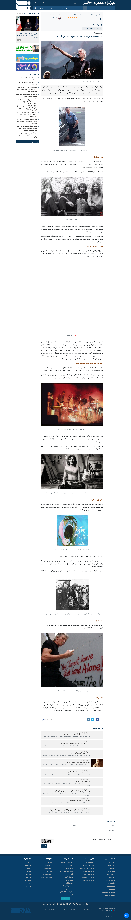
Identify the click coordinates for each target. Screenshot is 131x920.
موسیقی (92, 28)
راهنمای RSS (111, 874)
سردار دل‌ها (69, 868)
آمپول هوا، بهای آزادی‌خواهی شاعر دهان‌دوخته (78, 762)
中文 (29, 862)
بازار (42, 8)
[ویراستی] (60, 904)
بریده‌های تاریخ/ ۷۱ (85, 732)
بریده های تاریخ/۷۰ (85, 742)
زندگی (39, 8)
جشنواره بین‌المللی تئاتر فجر (66, 893)
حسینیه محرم (69, 889)
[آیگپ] (70, 904)
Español (28, 877)
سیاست (105, 8)
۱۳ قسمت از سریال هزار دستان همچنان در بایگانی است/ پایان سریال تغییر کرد (69, 810)
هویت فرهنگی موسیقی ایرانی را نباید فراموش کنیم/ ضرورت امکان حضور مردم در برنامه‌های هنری (27, 128)
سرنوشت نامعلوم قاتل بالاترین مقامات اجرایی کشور (77, 734)
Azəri (29, 871)
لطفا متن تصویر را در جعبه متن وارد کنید (103, 840)
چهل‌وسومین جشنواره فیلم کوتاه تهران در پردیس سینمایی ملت (26, 95)
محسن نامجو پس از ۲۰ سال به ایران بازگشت (27, 79)
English (28, 865)
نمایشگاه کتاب (69, 877)
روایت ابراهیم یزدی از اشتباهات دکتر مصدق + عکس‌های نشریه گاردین (72, 791)
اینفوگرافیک (69, 883)
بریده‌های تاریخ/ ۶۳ (85, 808)
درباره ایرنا (112, 862)
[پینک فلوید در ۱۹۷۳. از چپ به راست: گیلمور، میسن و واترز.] (72, 405)
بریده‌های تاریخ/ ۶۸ (85, 761)
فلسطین (68, 8)
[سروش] (64, 904)
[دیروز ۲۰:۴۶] (27, 23)
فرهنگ (85, 8)
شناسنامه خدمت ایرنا (109, 880)
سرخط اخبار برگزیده (88, 865)
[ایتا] (67, 904)
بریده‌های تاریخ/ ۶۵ (85, 789)
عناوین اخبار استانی (88, 871)
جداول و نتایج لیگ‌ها (67, 886)
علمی (72, 8)
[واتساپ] (44, 904)
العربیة (29, 868)
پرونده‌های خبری (89, 862)
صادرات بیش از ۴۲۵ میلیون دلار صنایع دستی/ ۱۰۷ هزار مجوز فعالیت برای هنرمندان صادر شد (27, 108)
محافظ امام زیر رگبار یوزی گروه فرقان (80, 753)
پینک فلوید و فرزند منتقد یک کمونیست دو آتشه (80, 37)
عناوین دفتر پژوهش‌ (88, 877)
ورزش (96, 8)
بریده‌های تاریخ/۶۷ (85, 770)
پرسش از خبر (69, 880)
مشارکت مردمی (110, 886)
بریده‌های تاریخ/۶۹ (85, 751)
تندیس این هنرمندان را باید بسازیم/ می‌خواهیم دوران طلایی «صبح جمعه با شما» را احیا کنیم (26, 89)
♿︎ (126, 915)
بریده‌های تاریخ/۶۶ (85, 780)
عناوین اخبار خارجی (88, 874)
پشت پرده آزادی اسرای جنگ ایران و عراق (79, 800)
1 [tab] (24, 13)
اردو (30, 883)
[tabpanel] (27, 29)
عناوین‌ (110, 8)
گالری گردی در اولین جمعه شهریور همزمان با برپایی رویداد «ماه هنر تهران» (28, 135)
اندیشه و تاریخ (53, 15)
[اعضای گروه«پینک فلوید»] (72, 197)
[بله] (73, 904)
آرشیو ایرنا (112, 868)
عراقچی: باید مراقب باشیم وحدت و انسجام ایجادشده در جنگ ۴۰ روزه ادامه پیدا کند (27, 36)
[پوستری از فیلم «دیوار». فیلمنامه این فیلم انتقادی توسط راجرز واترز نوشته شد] (72, 531)
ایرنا (98, 3)
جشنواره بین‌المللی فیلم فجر (66, 873)
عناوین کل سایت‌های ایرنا (86, 868)
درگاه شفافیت (111, 883)
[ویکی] (47, 904)
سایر (35, 8)
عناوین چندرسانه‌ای (88, 880)
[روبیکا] (80, 904)
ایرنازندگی (49, 862)
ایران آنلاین (49, 871)
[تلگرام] (86, 904)
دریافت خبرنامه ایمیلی (108, 892)
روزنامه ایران (48, 865)
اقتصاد (100, 8)
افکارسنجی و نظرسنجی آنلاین (66, 864)
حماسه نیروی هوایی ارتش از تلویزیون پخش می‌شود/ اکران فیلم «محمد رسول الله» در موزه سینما (27, 101)
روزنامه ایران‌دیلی (47, 874)
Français (28, 886)
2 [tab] (22, 13)
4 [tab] (17, 13)
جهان (93, 8)
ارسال (44, 846)
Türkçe (28, 874)
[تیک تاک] (54, 904)
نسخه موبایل (65, 898)
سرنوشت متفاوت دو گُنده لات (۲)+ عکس (79, 772)
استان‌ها (63, 8)
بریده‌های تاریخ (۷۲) (97, 33)
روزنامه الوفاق (48, 868)
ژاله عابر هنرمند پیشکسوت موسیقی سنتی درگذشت (27, 84)
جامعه (89, 8)
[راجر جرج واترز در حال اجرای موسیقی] (72, 60)
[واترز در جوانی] (72, 297)
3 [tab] (20, 13)
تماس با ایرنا (111, 865)
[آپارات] (77, 904)
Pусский (28, 880)
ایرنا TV (46, 8)
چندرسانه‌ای (53, 8)
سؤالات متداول (111, 871)
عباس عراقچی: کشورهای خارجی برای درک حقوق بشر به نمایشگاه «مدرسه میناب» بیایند (27, 115)
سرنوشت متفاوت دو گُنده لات (82, 781)
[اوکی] (50, 904)
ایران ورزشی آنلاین (46, 877)
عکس (59, 8)
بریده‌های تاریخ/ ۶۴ (85, 798)
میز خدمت (112, 889)
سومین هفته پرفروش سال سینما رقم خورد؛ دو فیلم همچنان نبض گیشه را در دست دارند (27, 121)
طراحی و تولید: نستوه (106, 911)
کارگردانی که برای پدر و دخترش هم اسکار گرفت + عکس (75, 743)
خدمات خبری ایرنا (110, 895)
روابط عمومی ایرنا (110, 877)
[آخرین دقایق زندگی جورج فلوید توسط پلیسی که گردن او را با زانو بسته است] (72, 127)
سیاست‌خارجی (78, 8)
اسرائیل (99, 28)
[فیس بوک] (57, 904)
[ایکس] (83, 904)
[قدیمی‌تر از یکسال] (97, 735)
